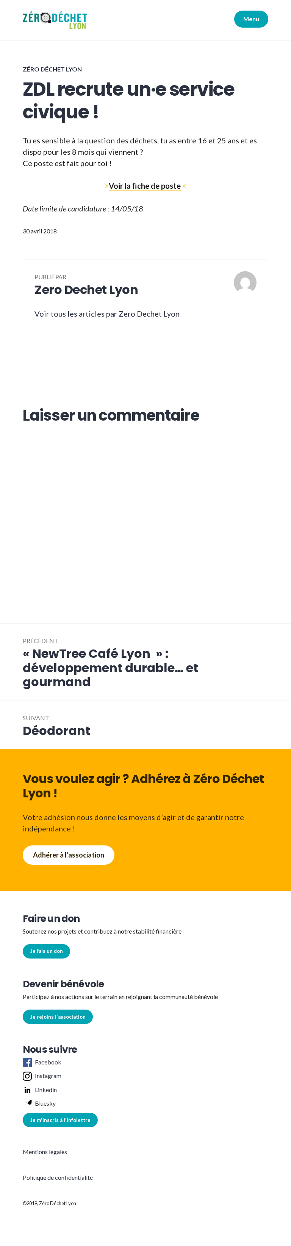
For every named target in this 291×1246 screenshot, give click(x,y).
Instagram (48, 1075)
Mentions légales (45, 1151)
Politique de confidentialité (58, 1177)
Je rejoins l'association (58, 1017)
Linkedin (46, 1089)
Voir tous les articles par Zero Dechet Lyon (107, 313)
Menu (251, 18)
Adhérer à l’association (68, 855)
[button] (55, 20)
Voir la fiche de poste (145, 185)
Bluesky (45, 1103)
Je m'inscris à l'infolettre (60, 1120)
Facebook (48, 1062)
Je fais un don (46, 951)
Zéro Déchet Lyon (52, 69)
